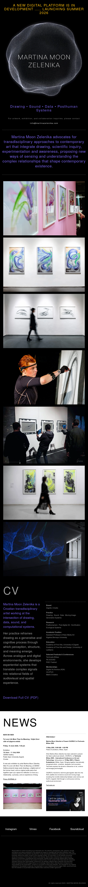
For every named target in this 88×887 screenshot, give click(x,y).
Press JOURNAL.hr (9, 779)
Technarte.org (50, 785)
